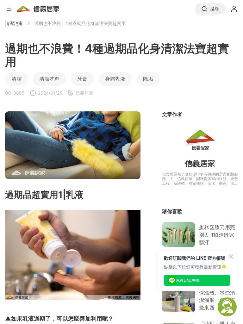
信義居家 (200, 163)
